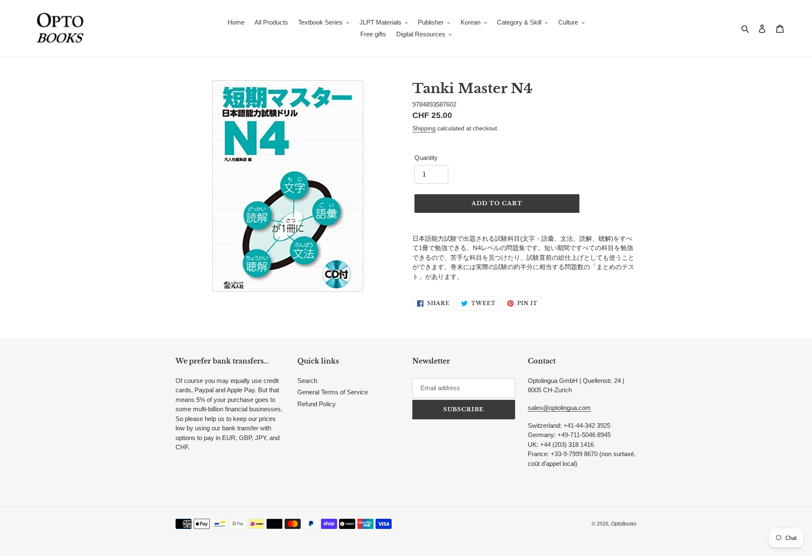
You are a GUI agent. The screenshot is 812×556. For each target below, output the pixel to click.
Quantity (426, 157)
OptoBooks (623, 524)
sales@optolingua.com (559, 407)
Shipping (424, 128)
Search (307, 380)
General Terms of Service (332, 392)
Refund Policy (316, 403)
